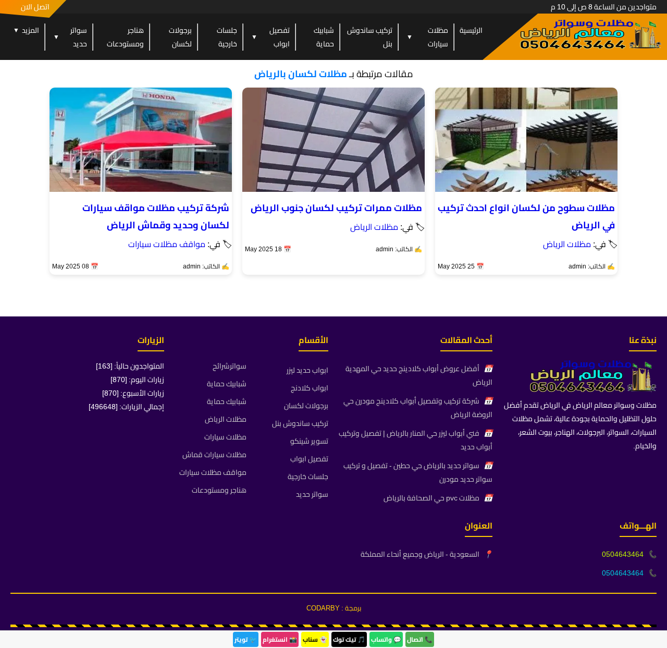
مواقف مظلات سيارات (166, 244)
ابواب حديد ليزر (307, 370)
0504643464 (623, 554)
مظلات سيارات (427, 37)
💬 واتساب (386, 639)
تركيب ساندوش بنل (369, 37)
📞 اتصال (420, 639)
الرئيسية (471, 30)
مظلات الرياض (567, 244)
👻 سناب (315, 639)
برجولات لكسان (180, 37)
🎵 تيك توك (349, 639)
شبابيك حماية (324, 37)
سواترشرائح (229, 366)
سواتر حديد (70, 37)
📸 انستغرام (280, 639)
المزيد (26, 30)
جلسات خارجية (227, 37)
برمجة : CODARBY (333, 608)
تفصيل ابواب (270, 37)
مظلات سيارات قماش (214, 454)
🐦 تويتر (245, 639)
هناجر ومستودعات (125, 37)
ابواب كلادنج (309, 388)
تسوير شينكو (309, 441)
